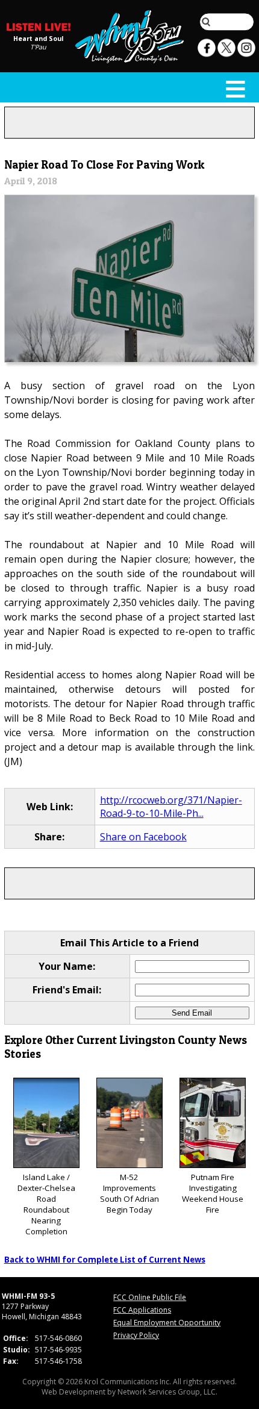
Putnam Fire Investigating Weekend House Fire (212, 1193)
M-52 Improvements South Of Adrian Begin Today (129, 1193)
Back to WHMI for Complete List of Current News (104, 1259)
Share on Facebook (143, 836)
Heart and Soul (38, 38)
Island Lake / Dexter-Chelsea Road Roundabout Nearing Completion (46, 1204)
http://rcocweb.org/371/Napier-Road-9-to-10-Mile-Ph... (171, 806)
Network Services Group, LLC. (167, 1392)
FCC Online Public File (149, 1297)
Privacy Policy (136, 1335)
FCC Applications (142, 1310)
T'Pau (38, 46)
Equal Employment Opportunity (166, 1322)
